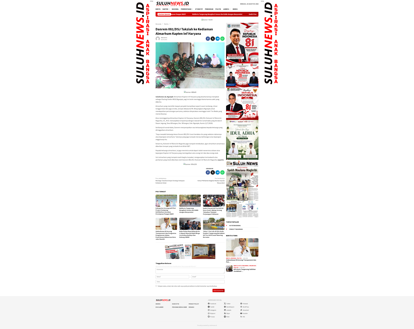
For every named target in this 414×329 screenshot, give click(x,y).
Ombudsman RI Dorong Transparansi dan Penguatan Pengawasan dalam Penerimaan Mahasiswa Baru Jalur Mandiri (166, 235)
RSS (244, 317)
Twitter (228, 304)
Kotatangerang (235, 225)
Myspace (212, 313)
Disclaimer (159, 307)
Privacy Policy (194, 304)
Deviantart (246, 310)
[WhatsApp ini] (222, 38)
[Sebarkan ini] (208, 38)
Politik (239, 258)
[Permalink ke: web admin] (158, 38)
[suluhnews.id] (173, 4)
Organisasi (252, 265)
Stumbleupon (230, 307)
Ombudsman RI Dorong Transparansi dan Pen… (241, 261)
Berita (228, 258)
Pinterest (245, 304)
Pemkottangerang (236, 229)
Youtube (245, 313)
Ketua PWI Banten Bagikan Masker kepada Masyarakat (211, 180)
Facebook (213, 304)
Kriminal (233, 258)
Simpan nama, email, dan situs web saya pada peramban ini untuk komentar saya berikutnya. (187, 286)
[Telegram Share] (217, 38)
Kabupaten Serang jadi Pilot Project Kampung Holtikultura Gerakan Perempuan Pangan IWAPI (166, 211)
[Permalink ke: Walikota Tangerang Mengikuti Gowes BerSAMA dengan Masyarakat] (190, 201)
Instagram (213, 310)
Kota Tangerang (243, 265)
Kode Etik (175, 304)
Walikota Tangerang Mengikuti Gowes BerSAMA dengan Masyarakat (185, 14)
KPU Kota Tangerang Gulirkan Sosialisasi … (245, 270)
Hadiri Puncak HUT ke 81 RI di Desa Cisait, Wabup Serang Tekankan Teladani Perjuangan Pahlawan (252, 14)
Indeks (158, 304)
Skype (228, 313)
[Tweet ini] (213, 38)
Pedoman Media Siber (179, 307)
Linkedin (228, 310)
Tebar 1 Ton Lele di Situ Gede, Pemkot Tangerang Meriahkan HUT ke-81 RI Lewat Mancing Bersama (214, 234)
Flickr (227, 317)
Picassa (212, 317)
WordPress (246, 307)
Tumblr (212, 307)
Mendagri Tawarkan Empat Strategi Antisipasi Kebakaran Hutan (170, 180)
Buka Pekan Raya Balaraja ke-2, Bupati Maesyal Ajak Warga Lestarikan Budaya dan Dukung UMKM (189, 234)
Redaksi (191, 307)
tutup (151, 1)
